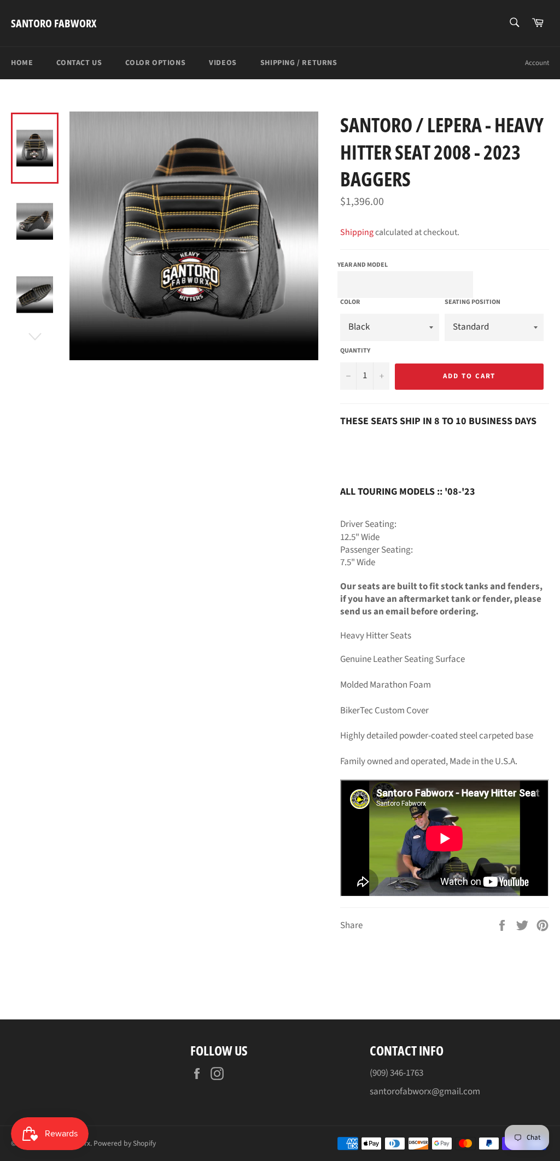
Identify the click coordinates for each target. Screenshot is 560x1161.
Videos (223, 62)
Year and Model (362, 264)
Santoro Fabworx (53, 23)
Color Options (155, 62)
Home (22, 62)
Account (537, 63)
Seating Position (472, 302)
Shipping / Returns (298, 62)
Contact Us (79, 62)
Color (350, 302)
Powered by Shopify (125, 1143)
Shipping (357, 232)
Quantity (355, 351)
